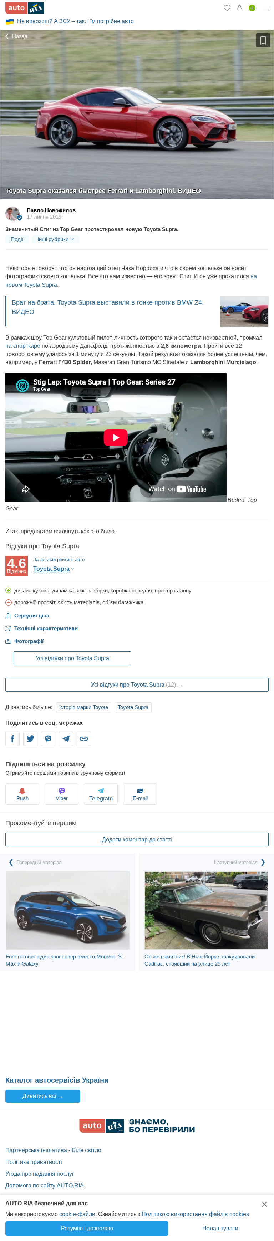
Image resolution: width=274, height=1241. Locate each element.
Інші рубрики (52, 239)
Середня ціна (31, 615)
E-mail (140, 798)
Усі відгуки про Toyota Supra (72, 658)
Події (17, 239)
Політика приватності (33, 1162)
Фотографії (29, 641)
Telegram (66, 742)
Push (22, 798)
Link (83, 742)
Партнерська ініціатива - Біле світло (53, 1150)
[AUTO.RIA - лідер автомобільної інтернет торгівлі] (24, 8)
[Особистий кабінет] (266, 8)
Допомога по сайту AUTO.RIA (44, 1185)
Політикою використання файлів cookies (195, 1214)
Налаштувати (220, 1228)
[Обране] (227, 8)
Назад (19, 36)
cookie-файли (77, 1214)
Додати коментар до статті (137, 839)
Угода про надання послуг (39, 1174)
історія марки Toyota (83, 707)
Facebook (13, 742)
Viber (48, 742)
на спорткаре (22, 346)
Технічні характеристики (46, 628)
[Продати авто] (252, 8)
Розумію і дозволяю (87, 1228)
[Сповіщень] (239, 8)
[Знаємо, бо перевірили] (137, 1131)
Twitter (30, 742)
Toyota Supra (133, 707)
